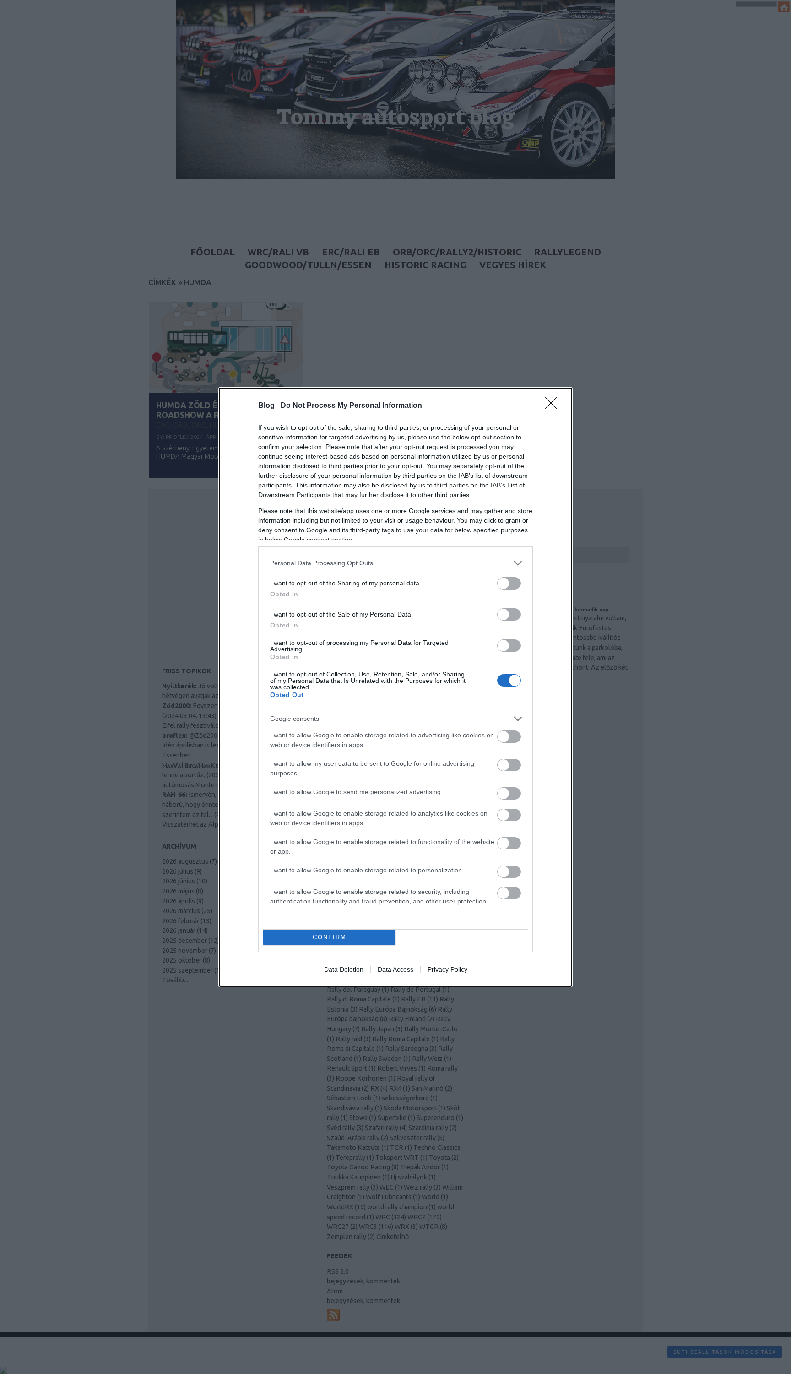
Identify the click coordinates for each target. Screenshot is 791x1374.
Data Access (395, 969)
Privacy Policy (447, 969)
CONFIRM (330, 937)
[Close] (554, 406)
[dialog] (395, 687)
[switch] (509, 583)
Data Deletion (343, 969)
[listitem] (395, 563)
